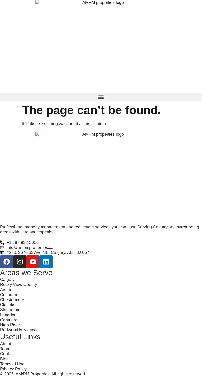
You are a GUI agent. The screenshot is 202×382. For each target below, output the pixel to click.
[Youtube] (32, 261)
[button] (101, 97)
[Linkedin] (46, 261)
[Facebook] (6, 261)
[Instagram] (19, 261)
